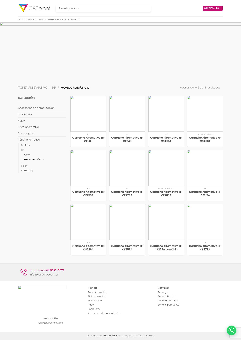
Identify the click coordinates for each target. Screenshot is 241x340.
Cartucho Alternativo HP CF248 (127, 139)
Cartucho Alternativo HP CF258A (127, 247)
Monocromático (34, 159)
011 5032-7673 (55, 270)
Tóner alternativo (33, 88)
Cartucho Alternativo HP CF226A (88, 247)
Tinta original (26, 133)
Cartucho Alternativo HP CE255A (88, 193)
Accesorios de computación (36, 108)
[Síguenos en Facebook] (154, 8)
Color (27, 154)
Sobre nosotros (57, 19)
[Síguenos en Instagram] (158, 8)
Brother (25, 145)
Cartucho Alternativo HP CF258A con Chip (166, 247)
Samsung (27, 170)
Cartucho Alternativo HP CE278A (127, 193)
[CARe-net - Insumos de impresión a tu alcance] (34, 8)
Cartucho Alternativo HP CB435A (166, 139)
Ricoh (24, 165)
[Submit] (148, 8)
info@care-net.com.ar (44, 274)
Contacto (74, 19)
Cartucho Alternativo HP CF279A (205, 247)
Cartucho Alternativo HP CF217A (205, 193)
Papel (21, 120)
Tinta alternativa (28, 127)
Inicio (21, 19)
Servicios (31, 19)
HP (54, 88)
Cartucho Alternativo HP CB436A (205, 139)
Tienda (42, 19)
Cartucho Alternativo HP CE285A (166, 193)
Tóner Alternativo (97, 292)
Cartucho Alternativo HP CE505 (88, 139)
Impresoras (25, 114)
